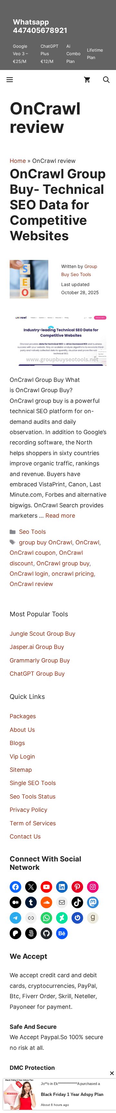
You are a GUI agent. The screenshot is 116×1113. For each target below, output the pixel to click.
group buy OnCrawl (45, 542)
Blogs (17, 743)
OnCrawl (87, 542)
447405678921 (40, 30)
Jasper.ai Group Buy (37, 646)
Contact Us (25, 836)
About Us (22, 729)
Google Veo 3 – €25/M (20, 54)
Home (18, 160)
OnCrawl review (31, 584)
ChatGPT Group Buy (37, 673)
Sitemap (21, 769)
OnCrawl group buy (62, 563)
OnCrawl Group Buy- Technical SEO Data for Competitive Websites (58, 204)
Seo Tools (32, 531)
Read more (60, 515)
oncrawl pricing (73, 573)
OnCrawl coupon (33, 552)
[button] (106, 79)
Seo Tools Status (32, 796)
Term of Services (33, 823)
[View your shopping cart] (87, 79)
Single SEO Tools (33, 783)
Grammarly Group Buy (40, 660)
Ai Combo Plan (73, 54)
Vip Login (22, 756)
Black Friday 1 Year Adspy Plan (72, 1094)
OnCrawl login (29, 573)
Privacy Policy (28, 809)
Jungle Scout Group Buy (42, 633)
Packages (23, 716)
